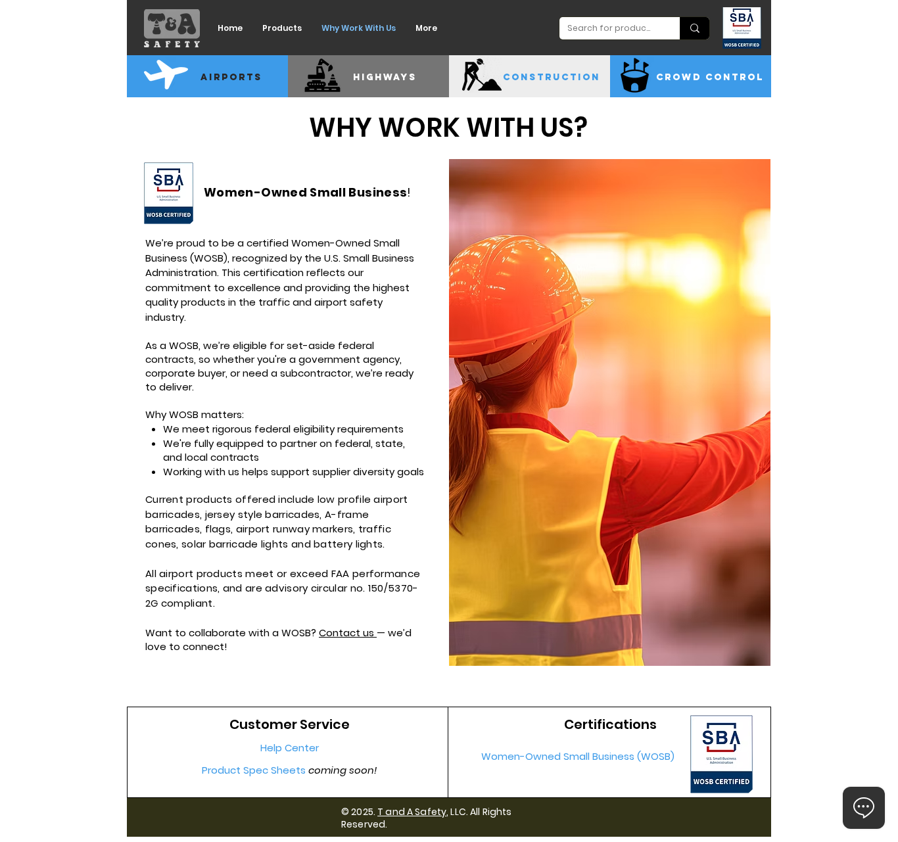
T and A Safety (411, 811)
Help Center (289, 748)
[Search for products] (694, 28)
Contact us (348, 633)
